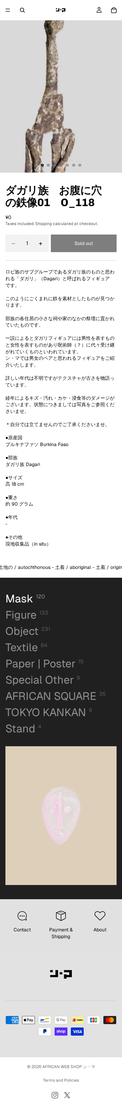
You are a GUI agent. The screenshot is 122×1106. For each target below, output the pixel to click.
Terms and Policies (61, 1080)
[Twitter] (67, 1095)
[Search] (22, 10)
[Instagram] (55, 1095)
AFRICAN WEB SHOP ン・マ (68, 1066)
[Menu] (8, 10)
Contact (22, 930)
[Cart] (113, 10)
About (100, 930)
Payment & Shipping (61, 933)
